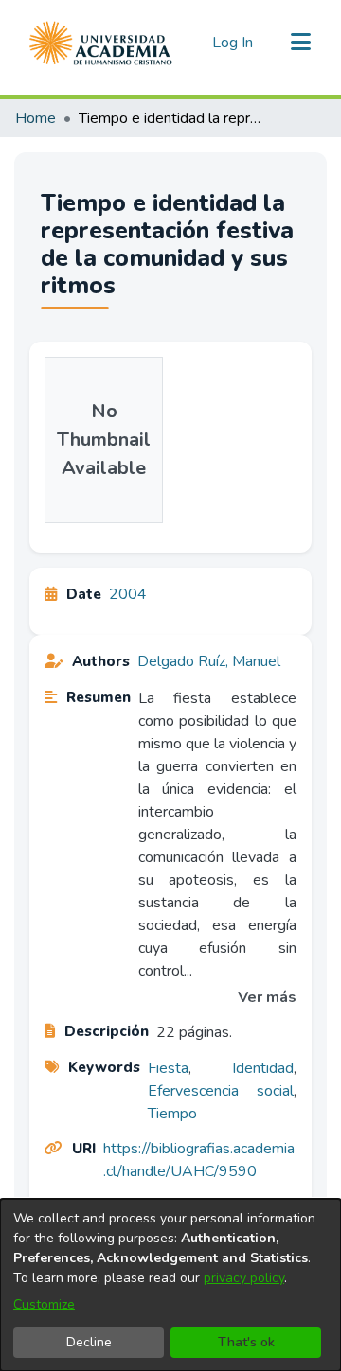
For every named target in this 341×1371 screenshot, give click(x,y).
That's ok (246, 1342)
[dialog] (170, 1285)
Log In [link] (233, 42)
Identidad (263, 1068)
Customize (44, 1304)
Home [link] (35, 118)
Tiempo (172, 1113)
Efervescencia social (221, 1091)
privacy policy (244, 1278)
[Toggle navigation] (300, 43)
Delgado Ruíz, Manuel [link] (208, 661)
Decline (89, 1342)
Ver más (267, 997)
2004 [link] (128, 594)
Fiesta (168, 1068)
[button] (101, 42)
